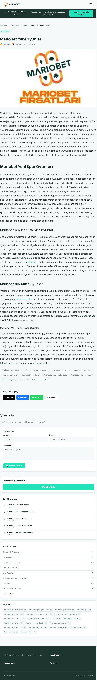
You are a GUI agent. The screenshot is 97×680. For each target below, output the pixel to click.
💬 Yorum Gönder (14, 466)
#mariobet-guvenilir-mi (13, 623)
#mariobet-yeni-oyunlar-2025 (55, 375)
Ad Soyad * (7, 435)
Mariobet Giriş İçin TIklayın (81, 13)
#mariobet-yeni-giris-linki (14, 618)
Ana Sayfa (4, 25)
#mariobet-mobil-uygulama (14, 627)
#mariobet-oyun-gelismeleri (12, 380)
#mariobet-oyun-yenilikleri (37, 380)
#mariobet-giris (84, 610)
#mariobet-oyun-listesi (83, 370)
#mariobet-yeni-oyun (9, 375)
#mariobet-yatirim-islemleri (15, 610)
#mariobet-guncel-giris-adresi (67, 614)
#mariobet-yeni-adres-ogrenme (39, 614)
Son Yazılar (88, 676)
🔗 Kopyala (51, 397)
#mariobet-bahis (10, 632)
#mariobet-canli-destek (13, 614)
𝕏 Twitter (9, 397)
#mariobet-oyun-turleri (31, 375)
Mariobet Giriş (48, 487)
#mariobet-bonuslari (58, 627)
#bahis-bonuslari (28, 632)
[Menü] (90, 4)
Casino (32, 262)
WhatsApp (36, 397)
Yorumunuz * (8, 445)
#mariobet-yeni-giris (72, 618)
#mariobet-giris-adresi (64, 610)
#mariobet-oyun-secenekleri (37, 370)
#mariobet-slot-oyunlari (59, 623)
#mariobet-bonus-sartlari (37, 618)
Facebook (22, 397)
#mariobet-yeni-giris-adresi (40, 610)
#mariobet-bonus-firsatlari (36, 623)
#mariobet (55, 618)
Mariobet (25, 25)
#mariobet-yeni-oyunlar (61, 370)
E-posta (52, 435)
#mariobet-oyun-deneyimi (11, 370)
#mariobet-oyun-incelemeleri (82, 375)
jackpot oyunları (23, 299)
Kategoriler (15, 25)
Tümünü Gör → (8, 594)
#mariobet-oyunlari (77, 627)
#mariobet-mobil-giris (37, 627)
